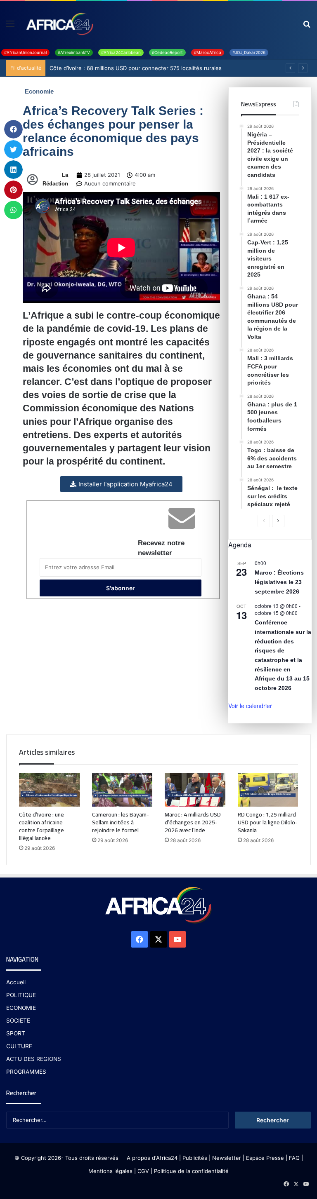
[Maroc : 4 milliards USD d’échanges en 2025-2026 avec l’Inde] (195, 790)
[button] (13, 129)
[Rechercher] (307, 26)
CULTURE (19, 1046)
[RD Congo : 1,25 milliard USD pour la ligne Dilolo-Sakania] (268, 790)
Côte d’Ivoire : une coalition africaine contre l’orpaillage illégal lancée (41, 826)
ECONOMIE (21, 1007)
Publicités (194, 1157)
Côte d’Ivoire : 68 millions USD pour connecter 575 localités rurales (136, 68)
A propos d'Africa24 (152, 1157)
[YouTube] (177, 939)
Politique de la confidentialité (191, 1171)
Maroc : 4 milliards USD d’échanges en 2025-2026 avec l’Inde (193, 822)
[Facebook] (139, 939)
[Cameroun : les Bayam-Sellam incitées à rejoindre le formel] (122, 790)
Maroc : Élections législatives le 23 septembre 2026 (279, 581)
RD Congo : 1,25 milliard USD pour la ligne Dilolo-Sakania (268, 822)
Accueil (16, 982)
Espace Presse (264, 1157)
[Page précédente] (264, 521)
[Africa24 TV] (59, 23)
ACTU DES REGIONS (33, 1059)
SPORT (15, 1033)
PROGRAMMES (26, 1071)
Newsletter (226, 1157)
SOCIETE (18, 1020)
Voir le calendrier (250, 706)
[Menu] (10, 26)
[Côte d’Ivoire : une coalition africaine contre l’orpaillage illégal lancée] (49, 790)
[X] (158, 939)
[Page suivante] (278, 521)
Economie (39, 91)
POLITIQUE (21, 995)
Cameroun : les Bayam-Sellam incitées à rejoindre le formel (120, 822)
